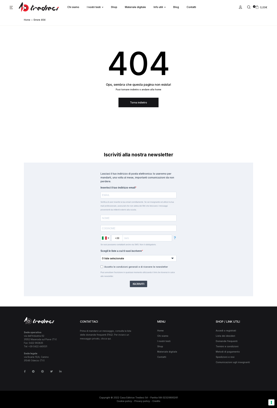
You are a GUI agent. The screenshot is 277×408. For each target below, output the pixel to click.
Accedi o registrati (226, 330)
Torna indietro (138, 102)
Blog (176, 7)
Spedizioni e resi (225, 357)
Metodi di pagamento (228, 351)
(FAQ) (110, 334)
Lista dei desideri (225, 335)
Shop (114, 7)
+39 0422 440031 (37, 346)
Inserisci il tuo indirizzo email (118, 187)
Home (27, 19)
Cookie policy (124, 401)
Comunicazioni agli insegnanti (233, 362)
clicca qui (106, 338)
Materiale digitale (135, 7)
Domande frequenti (227, 341)
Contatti (191, 7)
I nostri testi (94, 7)
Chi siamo (73, 7)
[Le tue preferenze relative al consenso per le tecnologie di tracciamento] (271, 402)
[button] (11, 7)
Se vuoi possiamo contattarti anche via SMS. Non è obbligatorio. (128, 244)
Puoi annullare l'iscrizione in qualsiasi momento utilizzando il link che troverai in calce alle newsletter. (138, 274)
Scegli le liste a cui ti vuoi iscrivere (121, 251)
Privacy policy (142, 401)
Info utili (158, 7)
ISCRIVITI (138, 284)
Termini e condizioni (227, 346)
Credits (156, 401)
